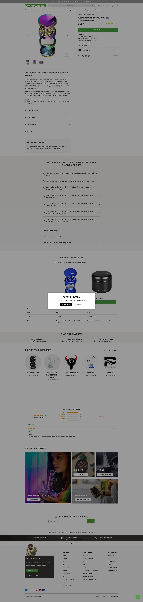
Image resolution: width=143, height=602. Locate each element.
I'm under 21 (78, 304)
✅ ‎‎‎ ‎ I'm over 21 (66, 304)
